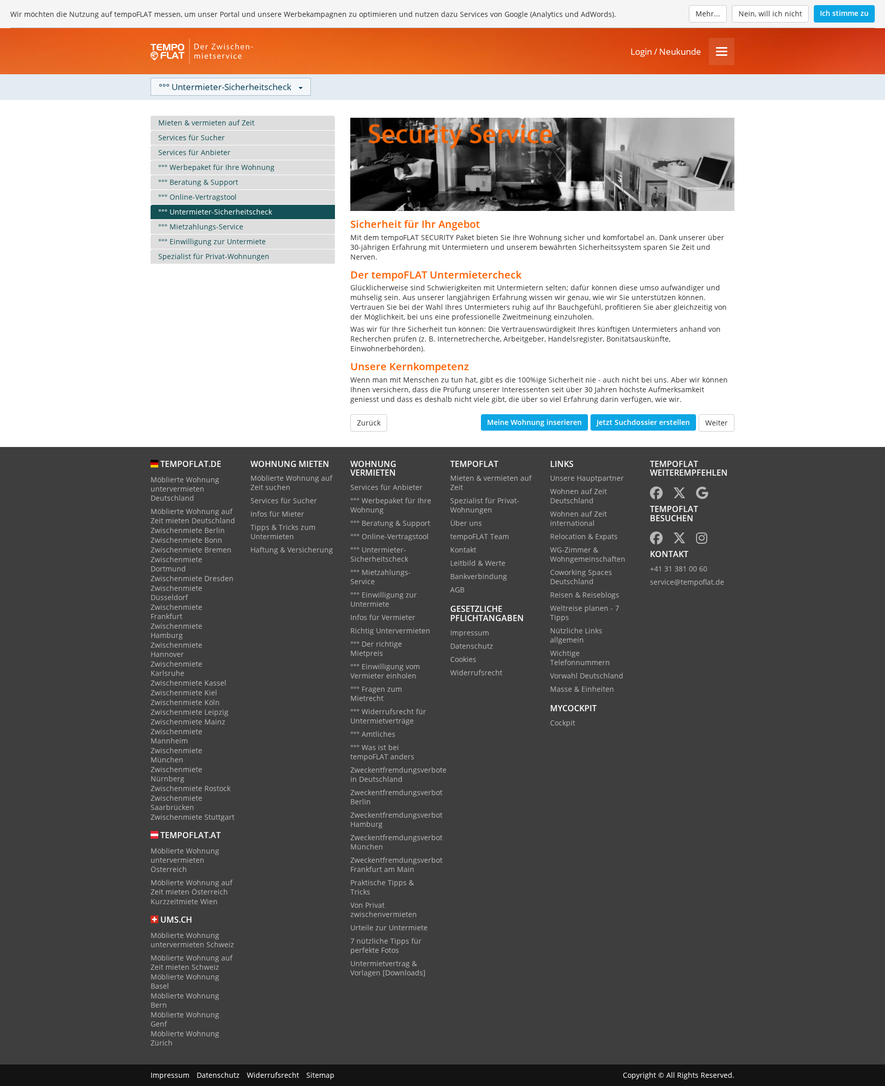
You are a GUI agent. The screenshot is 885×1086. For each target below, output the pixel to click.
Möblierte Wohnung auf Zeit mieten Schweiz (192, 962)
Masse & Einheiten (582, 689)
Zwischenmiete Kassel (188, 683)
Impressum (469, 632)
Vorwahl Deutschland (586, 675)
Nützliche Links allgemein (576, 635)
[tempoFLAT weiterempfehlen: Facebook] (656, 495)
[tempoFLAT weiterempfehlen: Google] (702, 495)
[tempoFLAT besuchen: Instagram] (701, 540)
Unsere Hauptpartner (587, 478)
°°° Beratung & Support (198, 182)
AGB (457, 589)
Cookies (463, 659)
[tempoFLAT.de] (202, 51)
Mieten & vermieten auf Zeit (206, 122)
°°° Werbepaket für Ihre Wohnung (216, 167)
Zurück (369, 423)
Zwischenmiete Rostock (190, 788)
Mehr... (708, 13)
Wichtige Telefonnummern (580, 657)
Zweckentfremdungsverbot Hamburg (396, 819)
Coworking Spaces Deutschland (581, 576)
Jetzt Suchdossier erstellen (643, 422)
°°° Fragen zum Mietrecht (376, 693)
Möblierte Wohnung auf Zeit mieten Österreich (192, 887)
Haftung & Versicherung (291, 550)
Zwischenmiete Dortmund (176, 564)
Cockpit (562, 723)
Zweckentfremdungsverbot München (396, 842)
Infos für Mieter (277, 514)
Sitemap (320, 1075)
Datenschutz (471, 646)
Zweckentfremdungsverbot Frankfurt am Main (396, 864)
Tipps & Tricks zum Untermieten (282, 531)
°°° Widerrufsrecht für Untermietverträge (388, 716)
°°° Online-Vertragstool (197, 197)
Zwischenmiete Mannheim (176, 736)
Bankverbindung (478, 576)
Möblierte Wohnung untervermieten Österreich (185, 860)
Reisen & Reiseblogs (584, 595)
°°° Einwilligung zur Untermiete (212, 241)
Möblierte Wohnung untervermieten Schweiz (192, 939)
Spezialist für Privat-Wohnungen (213, 256)
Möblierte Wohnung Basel (185, 981)
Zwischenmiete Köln (185, 702)
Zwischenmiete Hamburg (176, 630)
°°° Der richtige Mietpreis (376, 648)
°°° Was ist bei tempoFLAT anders (382, 751)
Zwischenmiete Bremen (191, 550)
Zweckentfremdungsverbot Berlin (396, 796)
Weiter (716, 423)
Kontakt (463, 550)
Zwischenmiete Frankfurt (176, 611)
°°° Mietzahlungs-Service (200, 226)
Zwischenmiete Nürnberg (176, 773)
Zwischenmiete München (176, 755)
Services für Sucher (191, 137)
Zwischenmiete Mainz (188, 722)
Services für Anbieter (194, 152)
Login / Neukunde (665, 51)
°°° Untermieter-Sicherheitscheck (215, 212)
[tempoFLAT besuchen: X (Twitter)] (679, 540)
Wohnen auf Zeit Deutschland (578, 495)
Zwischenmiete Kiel (184, 692)
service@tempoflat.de (687, 582)
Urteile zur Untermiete (389, 927)
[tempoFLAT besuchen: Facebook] (656, 540)
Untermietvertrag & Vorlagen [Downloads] (388, 968)
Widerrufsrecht (476, 672)
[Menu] (721, 51)
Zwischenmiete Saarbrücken (176, 802)
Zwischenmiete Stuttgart (193, 817)
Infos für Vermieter (382, 617)
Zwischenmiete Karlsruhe (176, 668)
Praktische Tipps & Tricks (382, 887)
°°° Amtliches (372, 734)
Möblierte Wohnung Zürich (185, 1038)
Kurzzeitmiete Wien (184, 901)
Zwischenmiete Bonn (186, 540)
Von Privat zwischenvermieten (383, 909)
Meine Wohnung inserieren (534, 422)
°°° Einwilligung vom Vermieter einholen (385, 671)
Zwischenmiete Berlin (188, 530)
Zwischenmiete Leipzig (189, 712)
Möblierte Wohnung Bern (185, 1000)
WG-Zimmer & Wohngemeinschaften (587, 554)
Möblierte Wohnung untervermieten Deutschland (185, 489)
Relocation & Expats (584, 536)
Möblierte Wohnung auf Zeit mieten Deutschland (193, 515)
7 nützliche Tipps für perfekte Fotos (386, 945)
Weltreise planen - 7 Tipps (584, 612)
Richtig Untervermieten (390, 630)
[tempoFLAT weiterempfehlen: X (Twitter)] (679, 495)
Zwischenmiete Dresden (192, 578)
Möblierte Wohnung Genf (185, 1019)
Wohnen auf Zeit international (578, 518)
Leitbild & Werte (477, 563)
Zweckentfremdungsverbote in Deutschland (398, 774)
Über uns (466, 523)
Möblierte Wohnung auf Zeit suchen (291, 482)
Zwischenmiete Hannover (176, 649)
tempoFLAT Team (479, 536)
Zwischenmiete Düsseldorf (176, 592)
